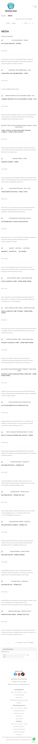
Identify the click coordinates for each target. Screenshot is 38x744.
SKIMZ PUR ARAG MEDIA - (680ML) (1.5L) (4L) (15, 614)
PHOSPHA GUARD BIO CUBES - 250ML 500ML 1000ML (17, 342)
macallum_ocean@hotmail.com (21, 684)
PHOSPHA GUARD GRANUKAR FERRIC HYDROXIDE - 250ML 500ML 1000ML (19, 374)
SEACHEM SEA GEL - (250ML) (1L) (11, 584)
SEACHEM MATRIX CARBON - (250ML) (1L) (14, 525)
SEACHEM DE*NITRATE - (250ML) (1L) (12, 465)
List (13, 19)
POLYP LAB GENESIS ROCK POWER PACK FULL (14, 405)
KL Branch (19, 721)
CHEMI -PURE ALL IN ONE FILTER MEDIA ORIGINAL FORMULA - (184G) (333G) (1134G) (16, 131)
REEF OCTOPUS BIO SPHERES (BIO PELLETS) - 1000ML (17, 435)
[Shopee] (19, 674)
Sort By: (8, 23)
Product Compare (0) (7, 36)
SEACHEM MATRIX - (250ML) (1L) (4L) (12, 495)
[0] (31, 6)
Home (3, 16)
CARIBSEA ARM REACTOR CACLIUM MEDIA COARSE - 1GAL (19, 99)
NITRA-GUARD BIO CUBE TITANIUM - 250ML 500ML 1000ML (17, 312)
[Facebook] (15, 674)
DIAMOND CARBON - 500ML (9, 162)
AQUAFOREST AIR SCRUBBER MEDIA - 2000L (14, 73)
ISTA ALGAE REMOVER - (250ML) (11, 43)
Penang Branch (19, 689)
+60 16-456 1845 (21, 681)
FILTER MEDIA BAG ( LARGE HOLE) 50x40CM (14, 221)
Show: (26, 23)
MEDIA (10, 16)
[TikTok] (22, 674)
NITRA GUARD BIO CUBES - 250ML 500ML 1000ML (16, 281)
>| (15, 642)
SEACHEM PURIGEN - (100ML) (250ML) (13, 555)
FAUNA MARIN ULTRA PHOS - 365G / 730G (14, 191)
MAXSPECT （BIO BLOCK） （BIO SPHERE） (14, 251)
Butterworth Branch (19, 705)
